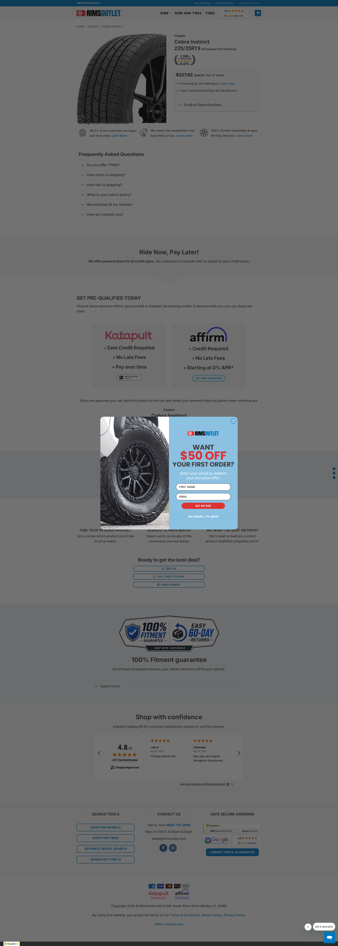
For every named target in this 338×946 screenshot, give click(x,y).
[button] (203, 506)
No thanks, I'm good (203, 516)
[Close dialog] (233, 421)
